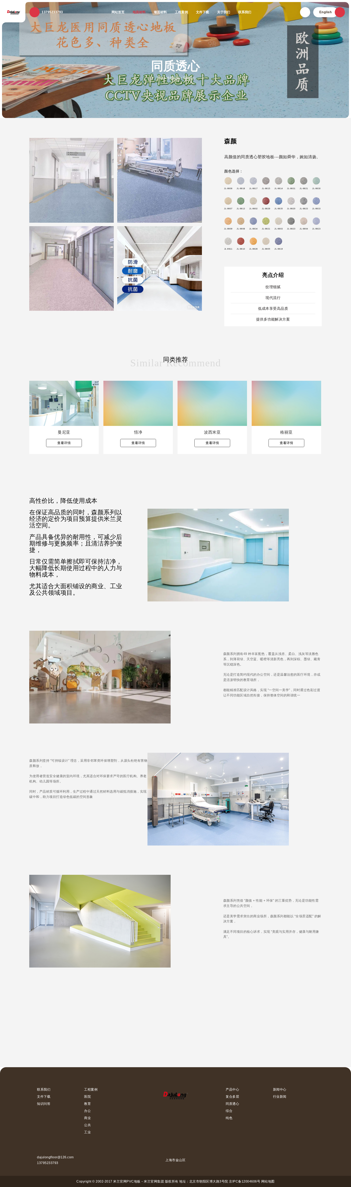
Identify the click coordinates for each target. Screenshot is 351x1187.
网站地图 (268, 1181)
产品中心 (232, 1089)
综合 (229, 1111)
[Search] (305, 12)
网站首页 (118, 12)
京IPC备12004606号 (244, 1181)
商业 (87, 1118)
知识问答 (43, 1103)
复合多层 (232, 1096)
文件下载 (202, 12)
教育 (87, 1103)
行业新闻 (279, 1096)
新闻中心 (279, 1089)
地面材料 (139, 12)
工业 (87, 1132)
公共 (87, 1125)
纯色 (229, 1118)
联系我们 (244, 12)
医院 (87, 1096)
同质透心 (189, 78)
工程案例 (181, 12)
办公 (87, 1111)
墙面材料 (160, 12)
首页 (160, 78)
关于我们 (223, 12)
